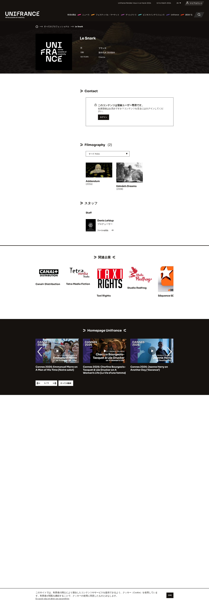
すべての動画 (65, 383)
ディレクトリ (131, 15)
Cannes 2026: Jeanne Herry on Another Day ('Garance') (149, 368)
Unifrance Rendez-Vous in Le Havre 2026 (134, 3)
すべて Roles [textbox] (94, 154)
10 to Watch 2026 (164, 3)
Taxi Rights (104, 295)
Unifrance (175, 15)
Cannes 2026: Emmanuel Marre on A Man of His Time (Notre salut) (57, 368)
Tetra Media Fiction (78, 284)
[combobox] (108, 154)
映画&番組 (71, 15)
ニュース (86, 15)
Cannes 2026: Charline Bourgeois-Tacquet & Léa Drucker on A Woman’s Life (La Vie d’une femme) (104, 369)
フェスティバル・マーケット (107, 15)
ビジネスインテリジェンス (154, 15)
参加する (189, 15)
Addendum (93, 181)
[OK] (170, 595)
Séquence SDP (167, 295)
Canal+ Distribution (48, 284)
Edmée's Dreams (126, 186)
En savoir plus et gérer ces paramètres (52, 598)
